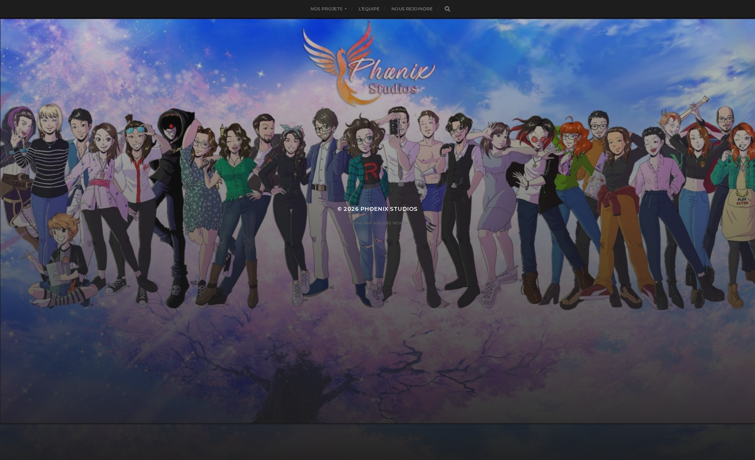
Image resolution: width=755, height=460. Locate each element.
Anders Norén (390, 223)
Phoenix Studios (389, 209)
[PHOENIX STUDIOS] (378, 86)
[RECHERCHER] (447, 9)
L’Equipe (369, 9)
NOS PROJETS (327, 9)
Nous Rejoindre (412, 9)
